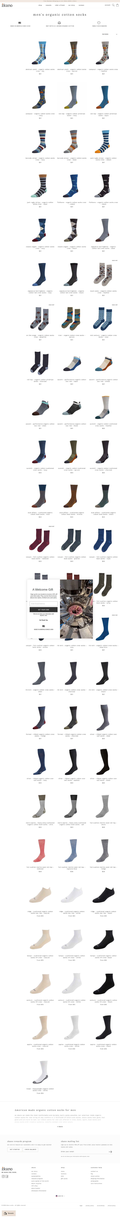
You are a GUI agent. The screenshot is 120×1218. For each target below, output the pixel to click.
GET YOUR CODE (43, 609)
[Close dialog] (90, 581)
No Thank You (43, 620)
